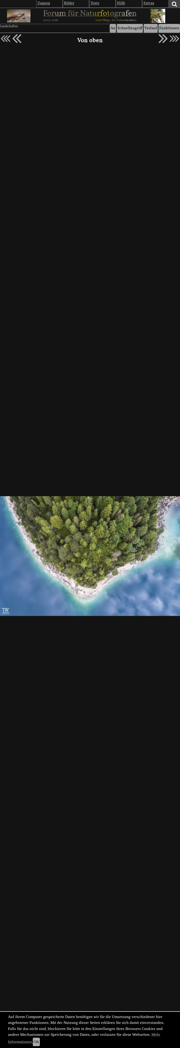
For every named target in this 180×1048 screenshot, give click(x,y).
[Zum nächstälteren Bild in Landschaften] (163, 38)
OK (36, 1042)
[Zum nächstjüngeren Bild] (5, 38)
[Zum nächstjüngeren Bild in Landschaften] (16, 38)
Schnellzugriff (129, 28)
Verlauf (150, 28)
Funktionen (169, 28)
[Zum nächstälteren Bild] (174, 38)
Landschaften (9, 26)
